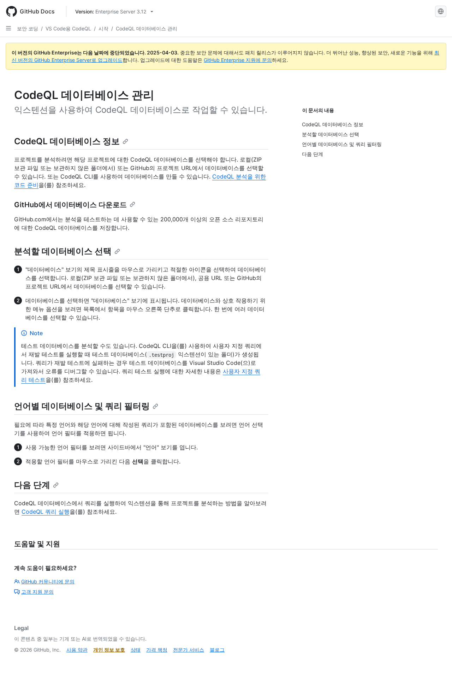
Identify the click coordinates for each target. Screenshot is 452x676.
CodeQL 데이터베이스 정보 (67, 141)
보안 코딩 (27, 28)
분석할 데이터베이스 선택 (63, 251)
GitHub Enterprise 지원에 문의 (238, 60)
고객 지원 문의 (37, 592)
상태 (136, 650)
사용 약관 (77, 650)
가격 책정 (156, 650)
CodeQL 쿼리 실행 (46, 511)
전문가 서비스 (188, 650)
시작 (103, 28)
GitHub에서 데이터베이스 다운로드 (70, 204)
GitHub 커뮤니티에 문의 (48, 581)
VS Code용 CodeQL (68, 28)
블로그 (217, 650)
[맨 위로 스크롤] (436, 660)
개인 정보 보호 (109, 650)
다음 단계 (32, 485)
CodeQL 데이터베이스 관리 (146, 28)
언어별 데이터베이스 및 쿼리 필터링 (82, 406)
